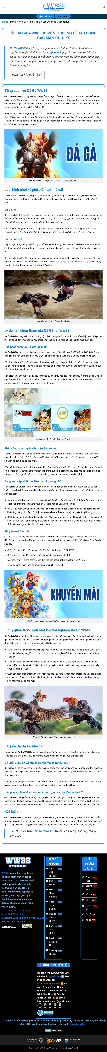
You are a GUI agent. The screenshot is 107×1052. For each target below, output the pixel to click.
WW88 (4, 873)
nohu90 (13, 910)
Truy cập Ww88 (51, 52)
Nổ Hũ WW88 (43, 831)
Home (5, 21)
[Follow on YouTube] (60, 1005)
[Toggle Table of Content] (38, 75)
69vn (27, 910)
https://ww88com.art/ (48, 983)
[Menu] (3, 7)
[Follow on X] (45, 1005)
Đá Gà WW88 (17, 48)
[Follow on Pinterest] (55, 1005)
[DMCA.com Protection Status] (53, 1030)
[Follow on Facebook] (39, 1005)
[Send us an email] (50, 1005)
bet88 (21, 910)
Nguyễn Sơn (54, 976)
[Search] (104, 7)
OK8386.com (18, 921)
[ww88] (53, 7)
